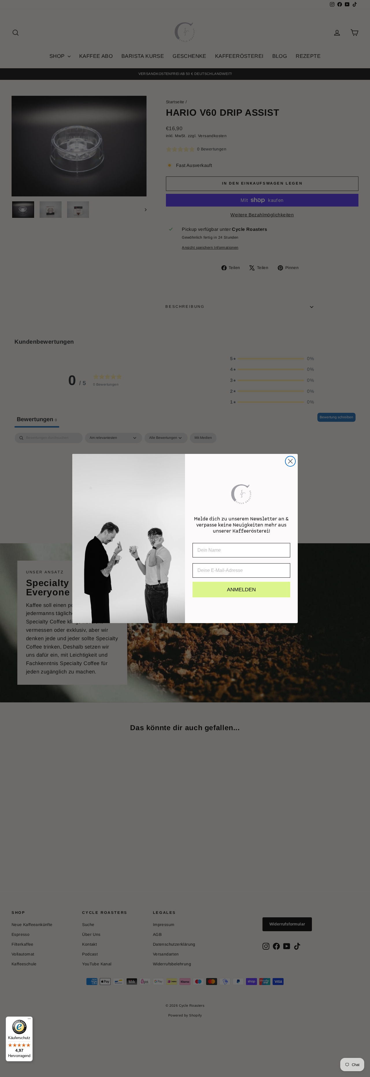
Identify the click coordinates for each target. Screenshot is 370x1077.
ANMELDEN (241, 589)
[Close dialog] (290, 461)
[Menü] (29, 1020)
